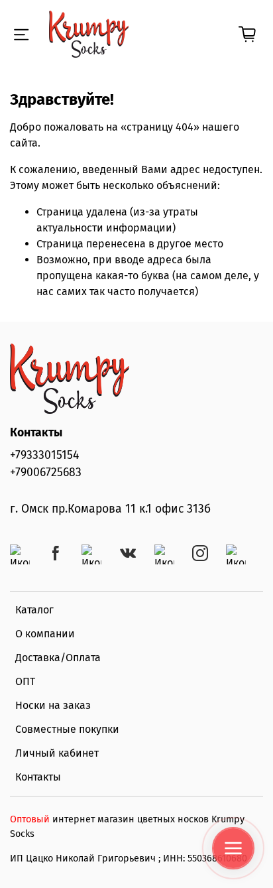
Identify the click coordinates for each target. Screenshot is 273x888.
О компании (45, 633)
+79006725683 (46, 472)
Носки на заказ (53, 705)
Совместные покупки (67, 729)
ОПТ (25, 681)
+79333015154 (44, 455)
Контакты (38, 777)
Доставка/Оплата (58, 657)
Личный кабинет (57, 753)
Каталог (34, 609)
